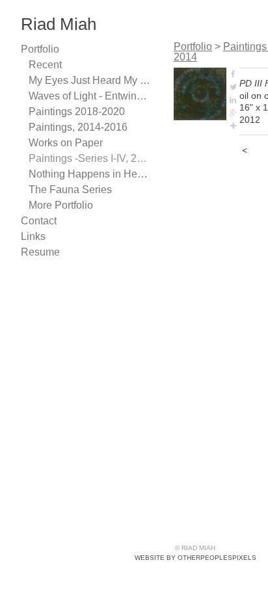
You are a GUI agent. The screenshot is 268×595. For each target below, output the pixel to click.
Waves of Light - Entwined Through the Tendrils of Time (90, 95)
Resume (40, 252)
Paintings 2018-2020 (77, 111)
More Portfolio (61, 205)
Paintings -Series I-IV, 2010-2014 (90, 158)
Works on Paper (66, 142)
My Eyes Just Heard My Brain (90, 80)
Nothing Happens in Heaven (90, 173)
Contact (39, 220)
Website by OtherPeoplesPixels (195, 557)
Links (33, 236)
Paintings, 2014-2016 (78, 127)
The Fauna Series (70, 189)
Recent (45, 64)
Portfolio (40, 49)
